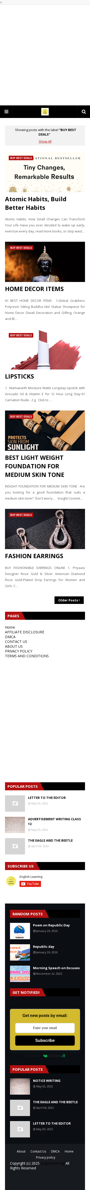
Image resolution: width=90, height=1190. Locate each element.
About (21, 1151)
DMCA (10, 636)
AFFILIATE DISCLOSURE (24, 632)
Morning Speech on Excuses (56, 968)
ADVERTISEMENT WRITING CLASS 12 (54, 821)
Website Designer (41, 1178)
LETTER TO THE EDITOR (47, 797)
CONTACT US (16, 641)
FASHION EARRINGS (34, 556)
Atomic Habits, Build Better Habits (35, 203)
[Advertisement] (45, 55)
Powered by (33, 1056)
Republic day (43, 946)
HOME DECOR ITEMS (34, 288)
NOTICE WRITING (46, 1080)
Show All (45, 141)
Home (10, 627)
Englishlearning (52, 1163)
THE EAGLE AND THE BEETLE (50, 840)
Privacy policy (45, 1157)
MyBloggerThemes (45, 1183)
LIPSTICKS (19, 376)
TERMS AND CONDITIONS (27, 655)
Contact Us (38, 1151)
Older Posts (68, 600)
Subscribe (45, 1040)
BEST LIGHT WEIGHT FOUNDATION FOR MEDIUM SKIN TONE (34, 465)
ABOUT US (14, 646)
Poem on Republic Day (51, 925)
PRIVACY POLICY (18, 651)
